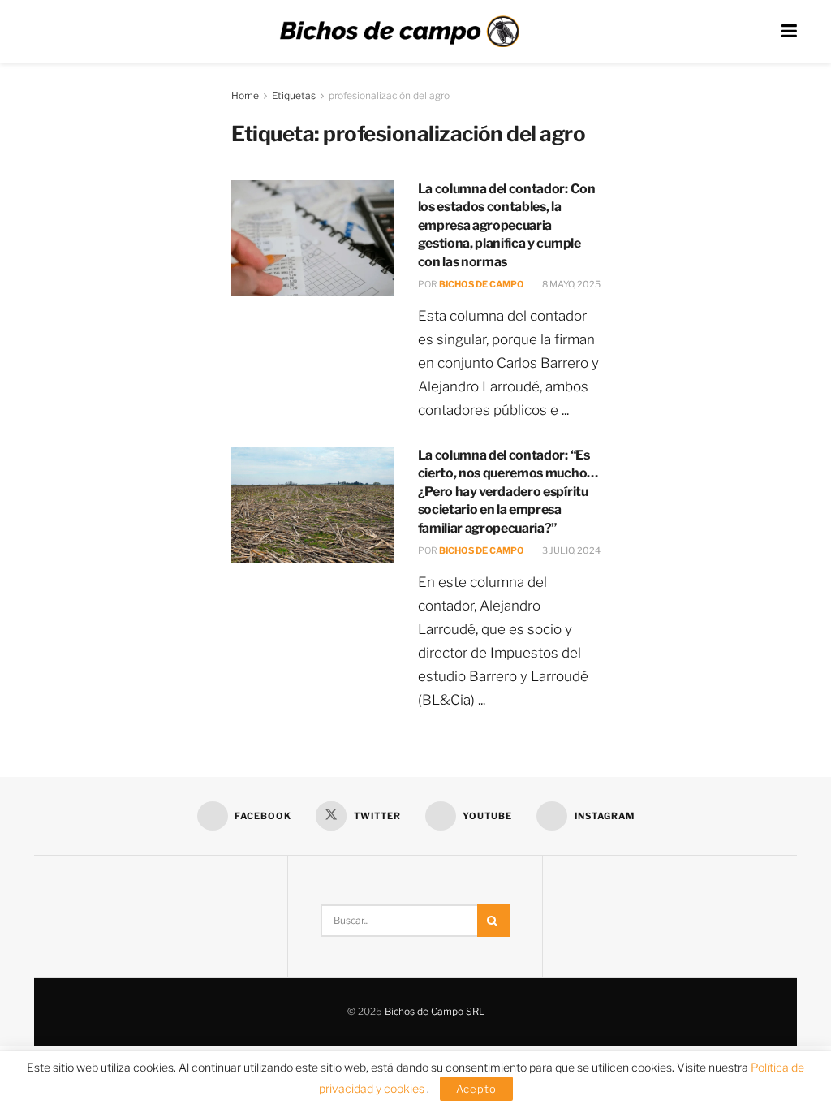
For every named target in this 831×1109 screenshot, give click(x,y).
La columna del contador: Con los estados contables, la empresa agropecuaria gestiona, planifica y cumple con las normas (507, 225)
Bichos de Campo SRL (434, 1011)
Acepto (476, 1088)
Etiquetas (294, 95)
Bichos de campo (481, 284)
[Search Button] (493, 920)
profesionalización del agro (389, 95)
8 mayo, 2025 (570, 284)
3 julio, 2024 (570, 550)
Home (245, 95)
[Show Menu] (789, 31)
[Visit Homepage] (399, 31)
